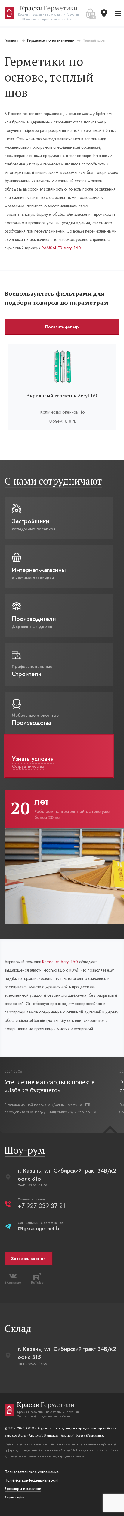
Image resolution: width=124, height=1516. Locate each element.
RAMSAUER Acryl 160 (61, 248)
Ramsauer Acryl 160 (60, 962)
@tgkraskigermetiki (38, 1228)
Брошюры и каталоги (23, 1488)
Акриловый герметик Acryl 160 (62, 395)
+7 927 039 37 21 (41, 1206)
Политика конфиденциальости (31, 1480)
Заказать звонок (28, 1259)
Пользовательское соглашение (32, 1472)
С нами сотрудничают (53, 481)
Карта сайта (14, 1497)
